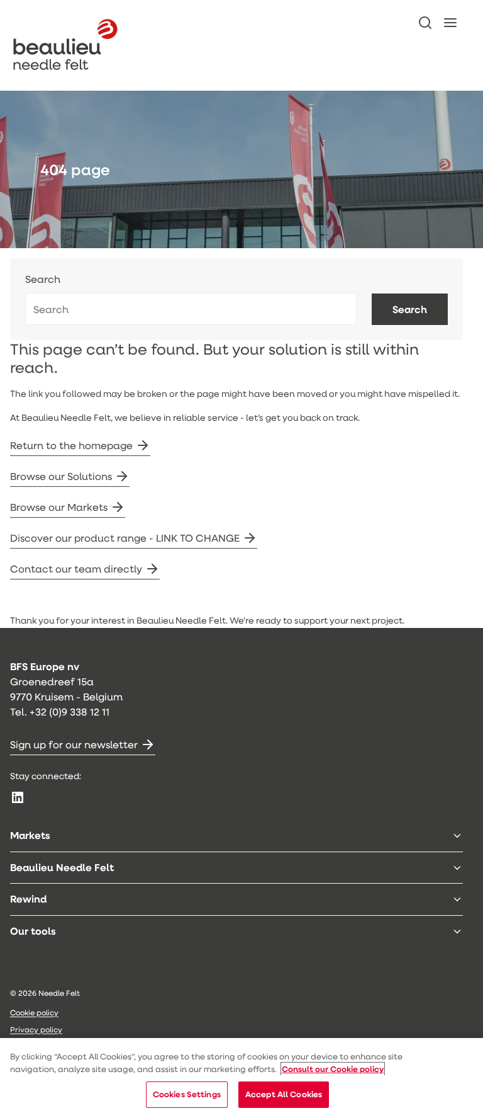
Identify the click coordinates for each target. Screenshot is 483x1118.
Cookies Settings (187, 1094)
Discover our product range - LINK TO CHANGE (125, 537)
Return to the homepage (71, 445)
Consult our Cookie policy (333, 1069)
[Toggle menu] (457, 835)
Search (42, 279)
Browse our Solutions (61, 475)
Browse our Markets (59, 506)
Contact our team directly (76, 568)
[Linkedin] (17, 797)
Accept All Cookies (283, 1094)
